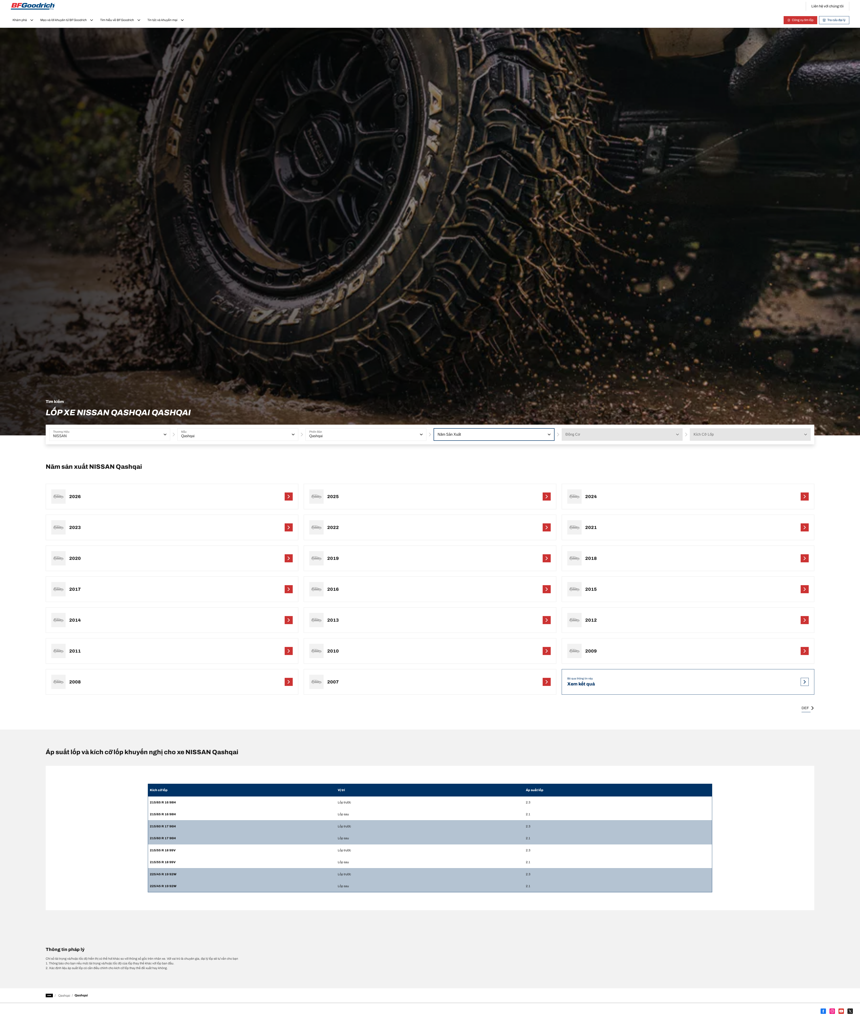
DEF (805, 708)
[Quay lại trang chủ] (33, 6)
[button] (164, 434)
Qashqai (64, 995)
